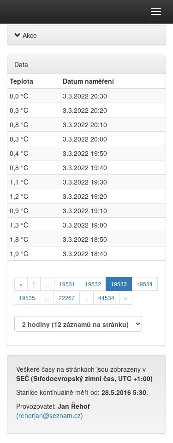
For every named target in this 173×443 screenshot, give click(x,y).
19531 (67, 284)
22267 (67, 297)
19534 (145, 284)
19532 (93, 284)
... (47, 284)
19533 (119, 284)
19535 (27, 297)
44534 (106, 297)
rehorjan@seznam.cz (49, 415)
